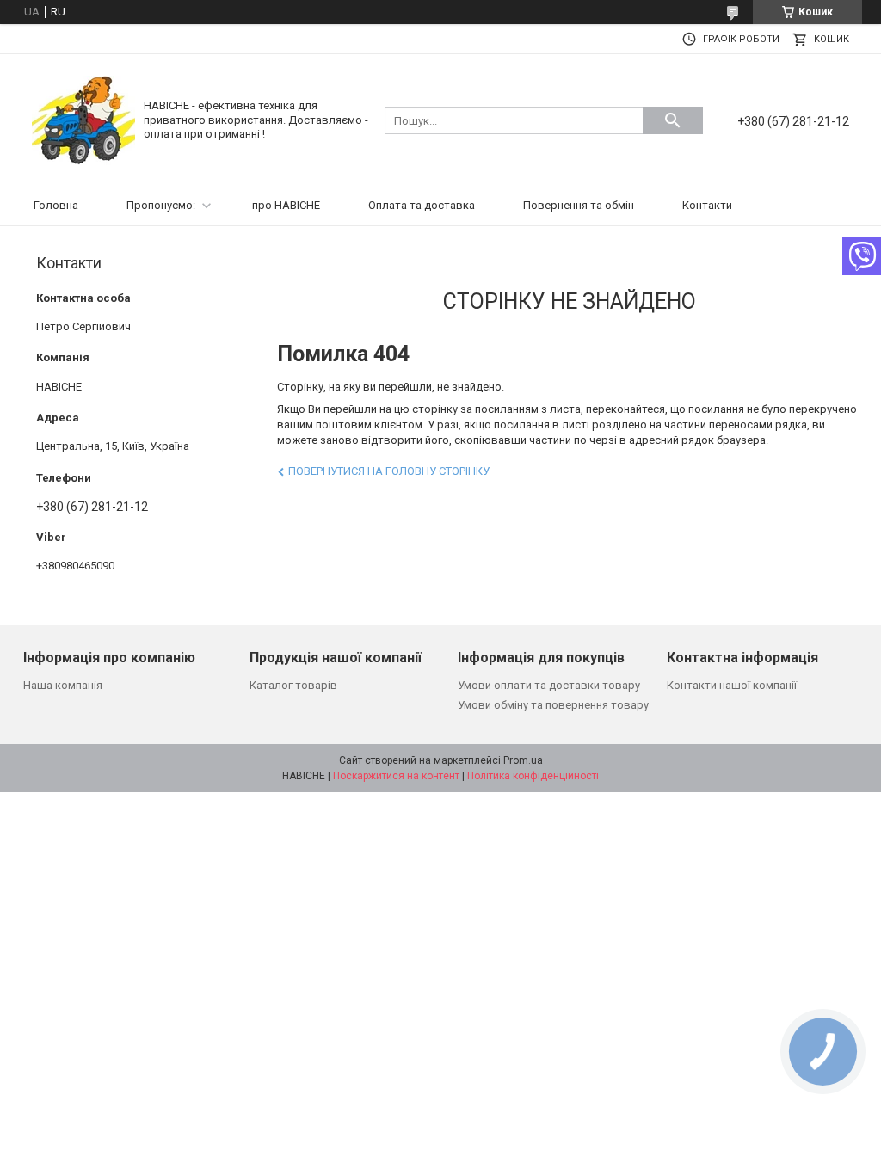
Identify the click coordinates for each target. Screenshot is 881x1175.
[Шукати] (673, 120)
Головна (56, 205)
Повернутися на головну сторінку (389, 470)
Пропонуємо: (160, 205)
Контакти (707, 205)
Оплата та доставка (421, 205)
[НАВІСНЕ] (83, 119)
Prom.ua (523, 760)
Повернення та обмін (578, 205)
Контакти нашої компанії (732, 685)
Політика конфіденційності (533, 776)
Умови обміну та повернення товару (553, 704)
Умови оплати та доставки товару (549, 685)
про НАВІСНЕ (286, 205)
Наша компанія (62, 685)
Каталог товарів (293, 685)
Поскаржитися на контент (396, 776)
